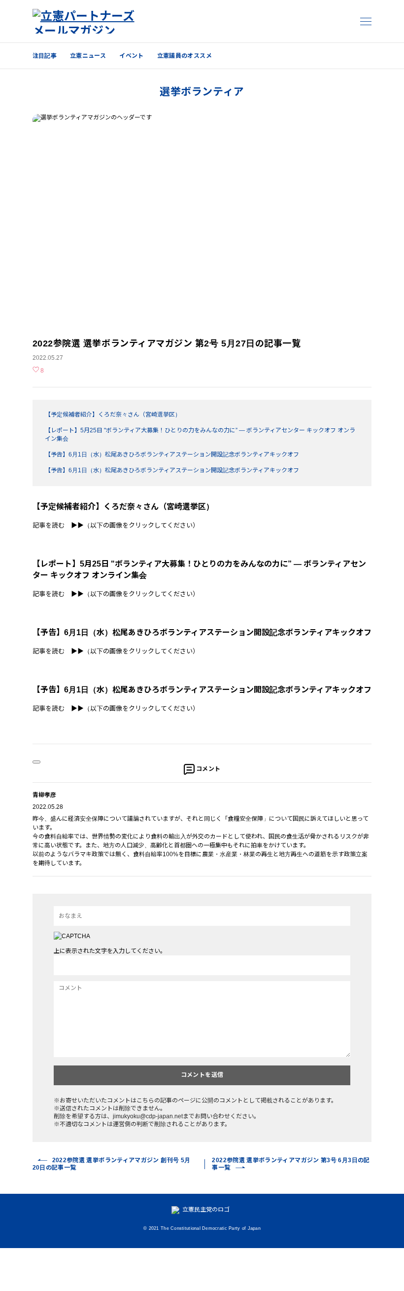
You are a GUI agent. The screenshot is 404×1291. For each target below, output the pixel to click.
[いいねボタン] (36, 761)
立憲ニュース (88, 55)
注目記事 (45, 55)
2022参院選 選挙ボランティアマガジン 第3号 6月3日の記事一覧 (291, 1164)
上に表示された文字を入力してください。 (110, 951)
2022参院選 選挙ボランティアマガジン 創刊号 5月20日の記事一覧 (112, 1164)
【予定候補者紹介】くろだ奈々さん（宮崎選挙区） (113, 414)
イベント (131, 55)
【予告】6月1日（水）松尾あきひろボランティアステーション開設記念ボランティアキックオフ (172, 454)
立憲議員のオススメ (184, 55)
